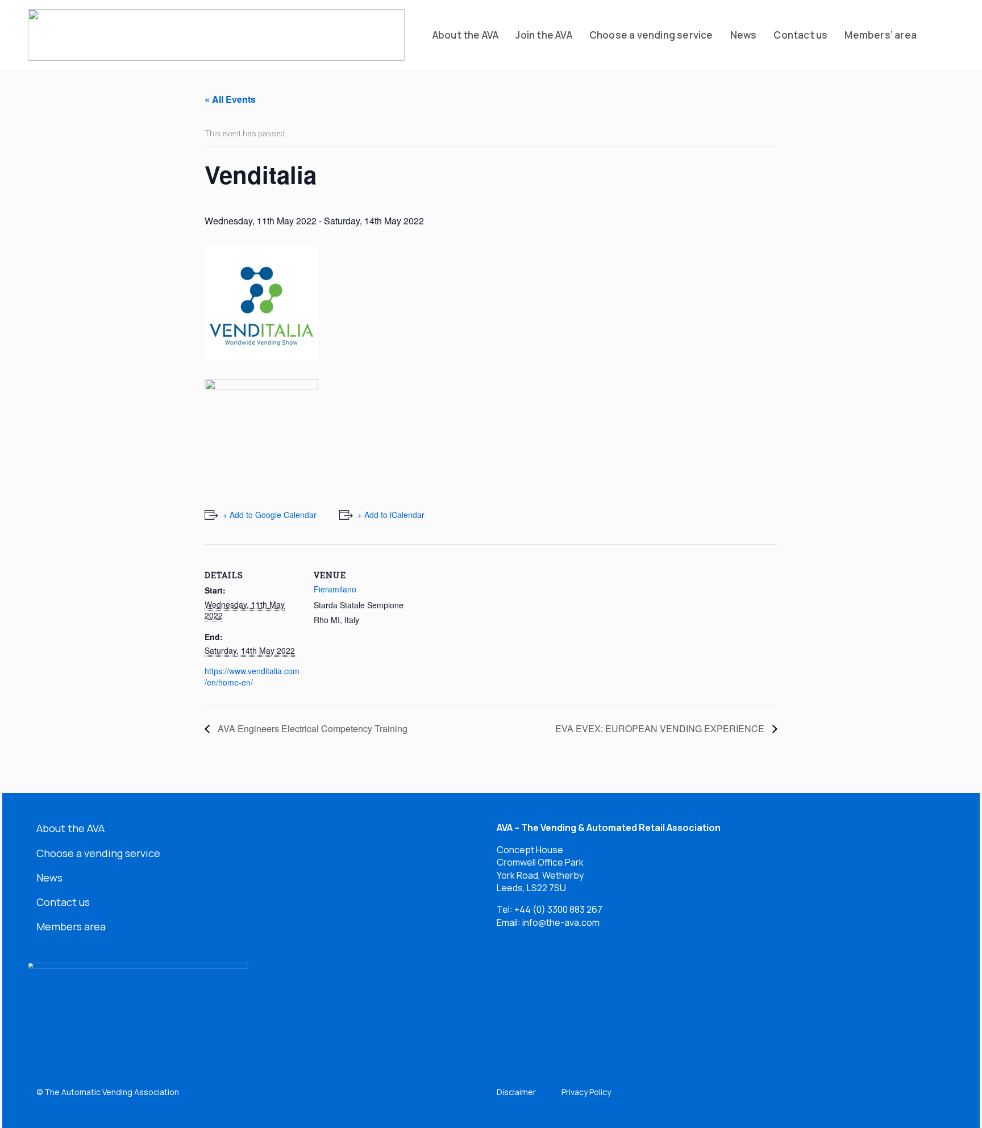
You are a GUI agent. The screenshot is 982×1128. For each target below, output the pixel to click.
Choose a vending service (98, 853)
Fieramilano (335, 589)
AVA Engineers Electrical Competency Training (311, 728)
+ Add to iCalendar (391, 514)
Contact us (63, 902)
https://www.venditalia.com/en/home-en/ (252, 676)
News (49, 877)
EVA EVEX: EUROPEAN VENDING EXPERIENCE (661, 728)
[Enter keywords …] (940, 35)
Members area (71, 926)
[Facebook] (547, 973)
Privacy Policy (586, 1092)
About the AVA (70, 828)
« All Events (230, 99)
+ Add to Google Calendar (270, 514)
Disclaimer (516, 1092)
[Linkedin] (505, 973)
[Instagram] (588, 973)
